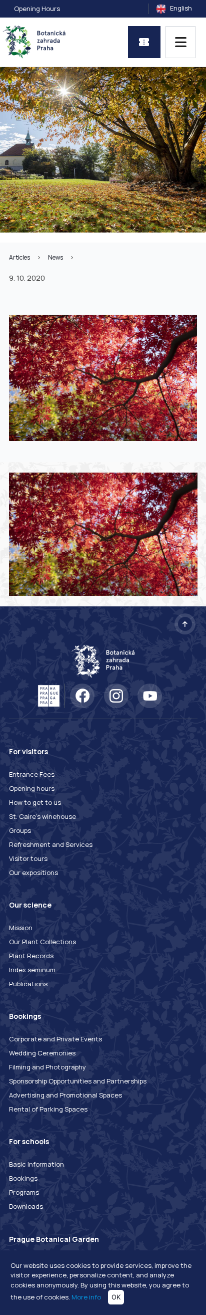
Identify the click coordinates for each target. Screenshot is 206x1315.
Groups (20, 830)
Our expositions (33, 872)
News (55, 257)
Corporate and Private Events (55, 1038)
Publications (28, 983)
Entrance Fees (31, 774)
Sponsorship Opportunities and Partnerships (77, 1080)
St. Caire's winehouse (42, 816)
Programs (24, 1192)
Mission (20, 927)
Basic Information (36, 1164)
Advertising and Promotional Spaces (65, 1095)
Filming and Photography (47, 1066)
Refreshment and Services (50, 844)
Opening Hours (37, 8)
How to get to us (35, 802)
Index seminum (32, 969)
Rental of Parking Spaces (48, 1109)
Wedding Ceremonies (42, 1052)
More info (86, 1296)
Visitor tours (28, 858)
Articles (19, 257)
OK (116, 1297)
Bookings (23, 1178)
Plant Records (31, 955)
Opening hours (31, 788)
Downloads (26, 1206)
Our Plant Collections (42, 941)
